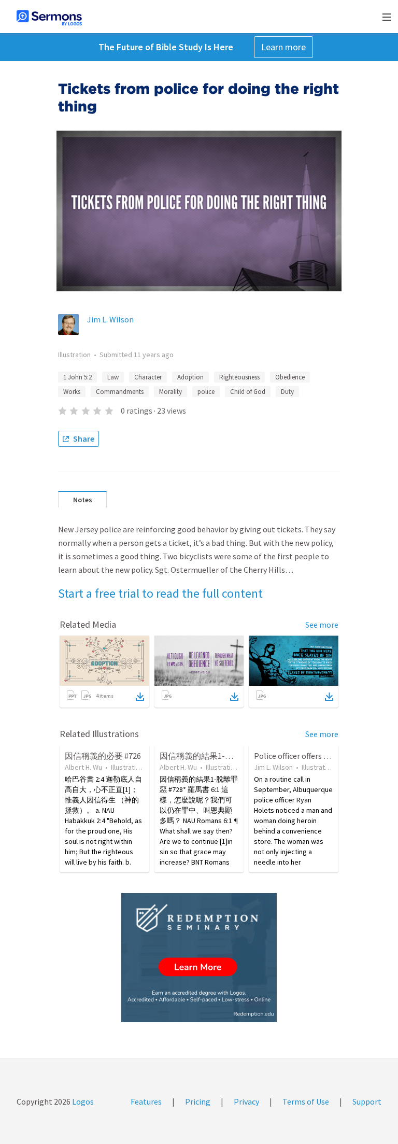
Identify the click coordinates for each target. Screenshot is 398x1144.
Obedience (290, 377)
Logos (82, 1101)
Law (113, 377)
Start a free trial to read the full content (160, 593)
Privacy (246, 1101)
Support (366, 1101)
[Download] (140, 696)
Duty (287, 391)
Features (146, 1101)
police (206, 391)
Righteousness (239, 377)
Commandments (120, 391)
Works (71, 391)
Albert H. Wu (83, 767)
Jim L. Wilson (110, 319)
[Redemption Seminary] (199, 957)
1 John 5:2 (77, 377)
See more (321, 624)
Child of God (247, 391)
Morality (170, 391)
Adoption (190, 377)
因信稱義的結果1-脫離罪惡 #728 (218, 756)
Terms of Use (305, 1101)
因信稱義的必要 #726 (103, 756)
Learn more (283, 47)
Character (148, 377)
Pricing (197, 1101)
